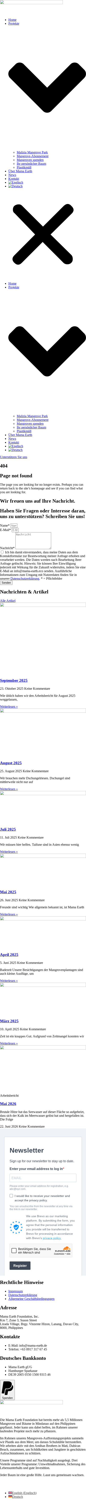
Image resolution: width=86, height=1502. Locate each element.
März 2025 (9, 1021)
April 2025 (9, 954)
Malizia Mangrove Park (32, 152)
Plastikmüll (24, 167)
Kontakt (13, 178)
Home (12, 20)
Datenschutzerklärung (24, 578)
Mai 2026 (8, 1103)
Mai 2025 (8, 892)
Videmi (30, 1486)
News (12, 175)
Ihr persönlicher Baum (31, 163)
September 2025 (14, 680)
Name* (5, 525)
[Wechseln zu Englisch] (15, 182)
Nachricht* (7, 548)
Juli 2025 (8, 829)
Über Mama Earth (20, 171)
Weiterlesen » (9, 706)
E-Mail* (6, 530)
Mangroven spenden (30, 160)
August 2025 (11, 763)
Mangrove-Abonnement (32, 156)
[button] (43, 234)
